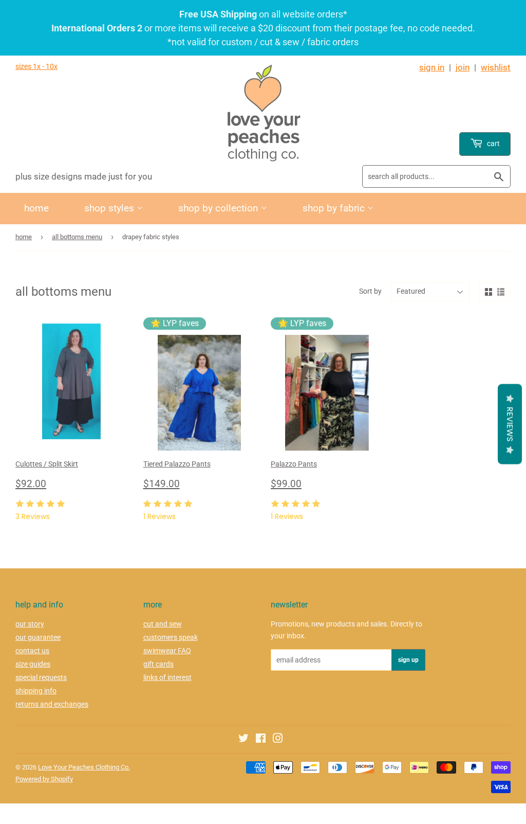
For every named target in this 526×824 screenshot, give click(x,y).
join (462, 67)
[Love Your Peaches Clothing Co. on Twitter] (243, 740)
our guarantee (38, 637)
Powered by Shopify (44, 779)
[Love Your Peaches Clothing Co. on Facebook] (260, 740)
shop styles (110, 208)
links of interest (167, 677)
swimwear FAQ (167, 651)
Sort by (370, 291)
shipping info (36, 691)
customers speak (170, 637)
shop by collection (219, 208)
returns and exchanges (51, 704)
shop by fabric (335, 208)
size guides (32, 664)
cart (492, 143)
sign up (408, 660)
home (36, 208)
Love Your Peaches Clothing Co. (84, 767)
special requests (41, 677)
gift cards (158, 664)
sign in (431, 67)
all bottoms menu (77, 237)
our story (29, 624)
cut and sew (162, 624)
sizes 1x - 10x (36, 66)
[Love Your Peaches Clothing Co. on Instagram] (278, 740)
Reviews (510, 424)
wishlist (496, 67)
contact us (32, 651)
